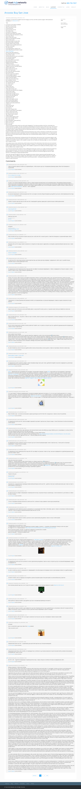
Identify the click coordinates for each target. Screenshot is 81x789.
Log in (9, 169)
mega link (21, 544)
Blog (47, 7)
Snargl (29, 626)
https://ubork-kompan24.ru (16, 186)
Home (35, 7)
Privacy (32, 783)
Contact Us (61, 7)
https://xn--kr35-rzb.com (36, 395)
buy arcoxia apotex (10, 51)
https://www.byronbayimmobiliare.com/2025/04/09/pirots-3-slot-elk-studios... (55, 433)
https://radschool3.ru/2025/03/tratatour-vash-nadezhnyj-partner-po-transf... (41, 527)
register (13, 169)
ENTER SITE (15, 20)
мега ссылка (40, 539)
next (47, 775)
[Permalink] (7, 164)
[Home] (15, 3)
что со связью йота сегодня (14, 175)
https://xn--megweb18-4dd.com (44, 378)
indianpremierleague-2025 (13, 229)
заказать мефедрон (12, 252)
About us (7, 783)
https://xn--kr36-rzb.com (59, 585)
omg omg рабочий (12, 209)
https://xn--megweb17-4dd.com (31, 378)
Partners (16, 783)
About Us (41, 7)
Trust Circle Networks (9, 787)
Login (67, 7)
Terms (27, 783)
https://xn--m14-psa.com (13, 374)
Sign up (73, 7)
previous (34, 775)
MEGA (9, 371)
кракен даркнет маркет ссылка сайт (16, 355)
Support (53, 7)
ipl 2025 (9, 219)
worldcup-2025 (11, 476)
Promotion (22, 783)
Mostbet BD (47, 465)
